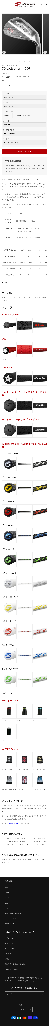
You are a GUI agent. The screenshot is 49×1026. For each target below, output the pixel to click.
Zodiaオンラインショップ (26, 1022)
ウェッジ (8, 903)
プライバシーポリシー (13, 943)
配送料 (7, 76)
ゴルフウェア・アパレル (14, 918)
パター (7, 908)
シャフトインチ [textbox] (9, 130)
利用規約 (8, 954)
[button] (2, 4)
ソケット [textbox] (7, 121)
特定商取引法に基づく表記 (14, 964)
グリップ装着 (8, 112)
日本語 (23, 1010)
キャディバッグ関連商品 (14, 913)
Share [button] (6, 282)
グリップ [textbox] (7, 103)
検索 (6, 887)
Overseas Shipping (11, 969)
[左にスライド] (19, 61)
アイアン (8, 898)
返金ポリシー (13, 823)
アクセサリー (10, 924)
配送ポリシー (10, 959)
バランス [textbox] (7, 139)
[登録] (41, 994)
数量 (3, 80)
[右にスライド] (29, 61)
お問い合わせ (10, 938)
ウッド (7, 893)
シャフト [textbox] (7, 94)
